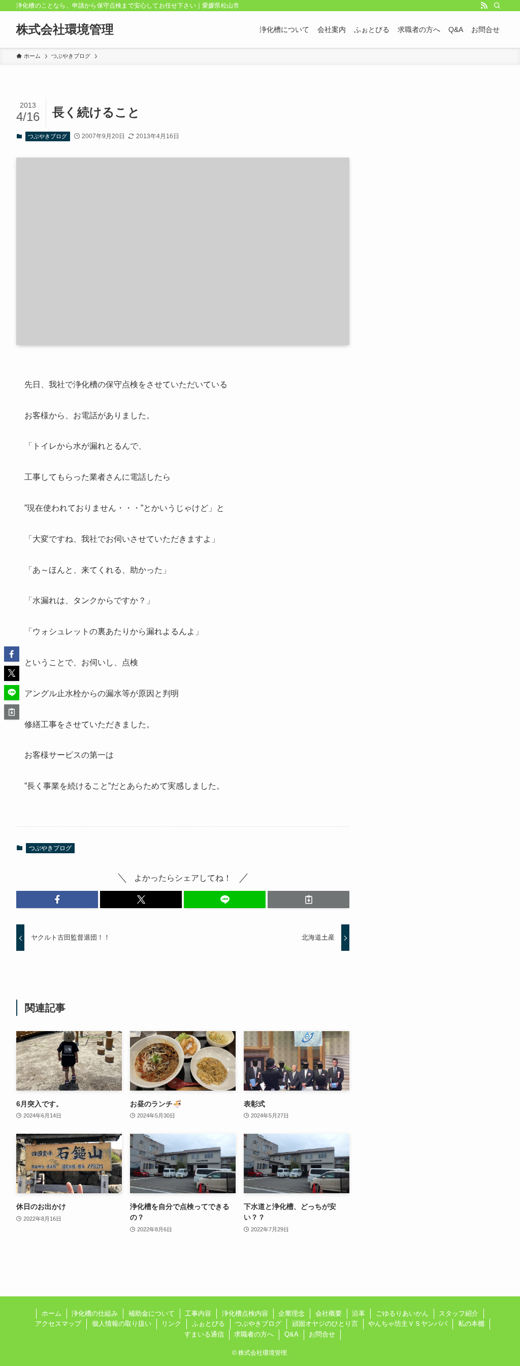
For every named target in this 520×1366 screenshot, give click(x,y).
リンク (171, 1323)
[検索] (497, 5)
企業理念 (291, 1313)
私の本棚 (471, 1323)
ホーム (51, 1313)
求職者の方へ (254, 1334)
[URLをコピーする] (308, 899)
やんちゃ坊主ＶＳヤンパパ (407, 1323)
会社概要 (328, 1313)
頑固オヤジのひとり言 (325, 1323)
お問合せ (322, 1334)
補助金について (151, 1313)
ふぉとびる (208, 1323)
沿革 (358, 1313)
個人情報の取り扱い (121, 1323)
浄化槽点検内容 (245, 1313)
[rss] (484, 5)
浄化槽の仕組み (95, 1313)
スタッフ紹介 (458, 1313)
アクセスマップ (58, 1323)
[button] (57, 899)
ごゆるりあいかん (402, 1313)
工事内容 (198, 1313)
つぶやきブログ (47, 136)
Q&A (291, 1334)
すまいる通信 (204, 1334)
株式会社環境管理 (65, 29)
